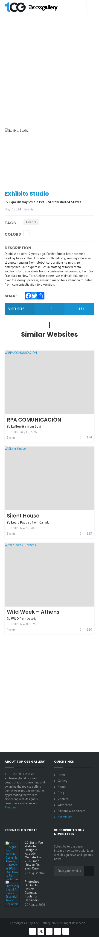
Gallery (62, 781)
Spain (38, 426)
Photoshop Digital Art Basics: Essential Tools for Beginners (32, 891)
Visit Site (16, 309)
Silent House (23, 515)
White (26, 233)
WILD (15, 618)
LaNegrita (18, 426)
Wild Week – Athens (33, 612)
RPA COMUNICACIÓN (34, 419)
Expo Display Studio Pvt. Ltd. (30, 202)
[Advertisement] (49, 77)
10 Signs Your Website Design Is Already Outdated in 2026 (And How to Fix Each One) (34, 855)
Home (62, 775)
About (62, 787)
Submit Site (65, 817)
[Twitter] (33, 294)
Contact (63, 799)
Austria (31, 618)
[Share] (39, 294)
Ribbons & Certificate (71, 811)
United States (70, 202)
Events (28, 209)
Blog (61, 793)
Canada (44, 522)
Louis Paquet (21, 522)
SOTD (14, 432)
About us (10, 807)
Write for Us (65, 805)
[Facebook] (27, 294)
